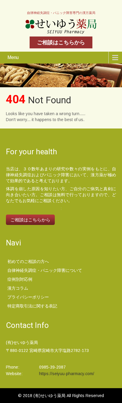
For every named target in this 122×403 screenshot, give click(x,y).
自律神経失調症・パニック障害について (44, 270)
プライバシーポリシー (28, 297)
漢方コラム (17, 288)
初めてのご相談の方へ (28, 261)
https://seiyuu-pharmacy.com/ (66, 373)
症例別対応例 (19, 279)
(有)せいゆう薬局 (50, 395)
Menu (13, 57)
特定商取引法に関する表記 (32, 306)
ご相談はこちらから (61, 42)
